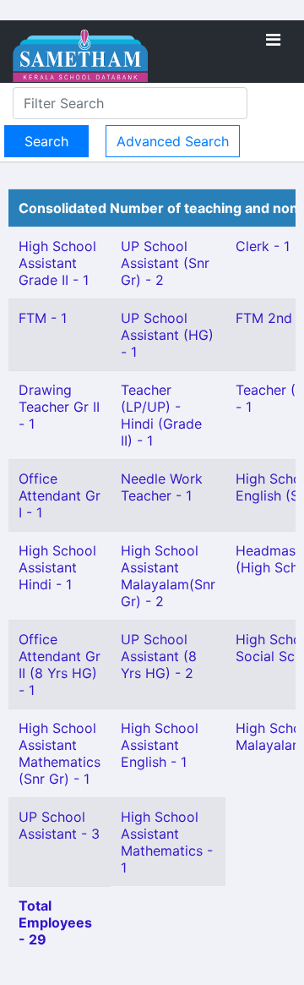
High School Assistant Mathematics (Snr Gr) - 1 (59, 753)
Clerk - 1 (263, 246)
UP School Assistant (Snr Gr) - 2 (165, 263)
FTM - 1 (43, 317)
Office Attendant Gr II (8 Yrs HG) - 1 (59, 664)
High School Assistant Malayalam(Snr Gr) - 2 (168, 576)
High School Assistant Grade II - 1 (57, 263)
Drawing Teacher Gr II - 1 (59, 406)
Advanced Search (173, 141)
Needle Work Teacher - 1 (162, 487)
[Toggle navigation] (273, 39)
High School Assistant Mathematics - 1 (167, 842)
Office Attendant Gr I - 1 (59, 495)
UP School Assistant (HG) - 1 (167, 334)
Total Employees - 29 (55, 922)
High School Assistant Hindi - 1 (57, 567)
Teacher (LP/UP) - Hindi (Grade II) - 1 (161, 415)
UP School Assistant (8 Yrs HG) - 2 (159, 656)
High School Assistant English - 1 (159, 745)
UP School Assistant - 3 (59, 825)
